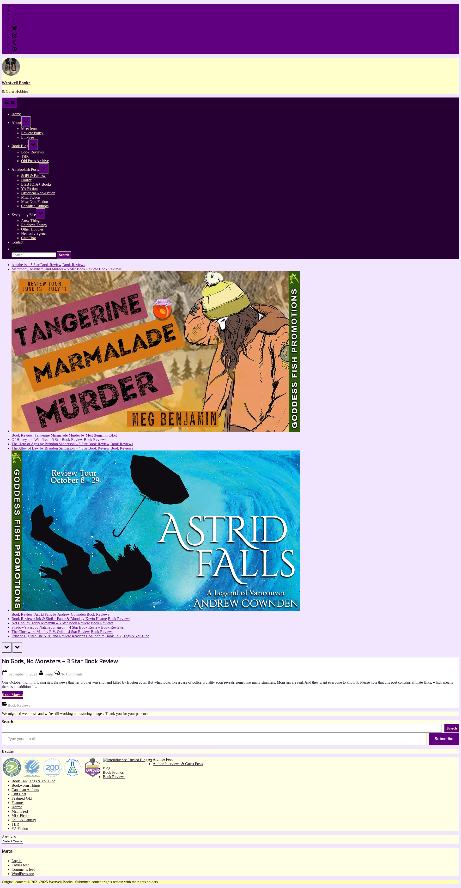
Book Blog (20, 146)
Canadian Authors (35, 206)
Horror (26, 180)
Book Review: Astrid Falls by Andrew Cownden (49, 614)
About (16, 123)
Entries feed (21, 865)
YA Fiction (29, 189)
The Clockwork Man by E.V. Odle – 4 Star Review (51, 632)
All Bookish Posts (25, 169)
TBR (25, 156)
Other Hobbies (32, 229)
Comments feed (23, 869)
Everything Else (24, 215)
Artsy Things (31, 221)
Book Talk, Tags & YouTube (127, 636)
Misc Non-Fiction (34, 202)
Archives (9, 837)
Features (18, 803)
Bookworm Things (26, 785)
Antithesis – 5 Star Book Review (36, 265)
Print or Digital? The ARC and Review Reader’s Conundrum (58, 636)
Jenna (50, 674)
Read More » (12, 696)
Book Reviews (32, 152)
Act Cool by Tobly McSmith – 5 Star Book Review (51, 623)
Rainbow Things (34, 225)
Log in (17, 861)
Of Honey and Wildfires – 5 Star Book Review (47, 440)
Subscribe (444, 739)
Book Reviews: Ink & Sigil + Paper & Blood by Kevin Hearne (59, 619)
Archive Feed (163, 759)
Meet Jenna (29, 129)
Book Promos (113, 772)
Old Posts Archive (35, 161)
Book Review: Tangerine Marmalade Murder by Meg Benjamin (60, 435)
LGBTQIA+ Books (36, 184)
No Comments (71, 674)
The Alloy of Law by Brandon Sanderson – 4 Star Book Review (60, 448)
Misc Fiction (30, 197)
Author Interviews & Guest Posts (178, 764)
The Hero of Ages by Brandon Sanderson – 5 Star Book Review (60, 444)
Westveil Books (16, 82)
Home (16, 6)
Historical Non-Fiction (38, 193)
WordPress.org (23, 874)
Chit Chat (28, 238)
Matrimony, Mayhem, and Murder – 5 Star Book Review (55, 269)
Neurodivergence (34, 233)
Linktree (18, 14)
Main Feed (20, 811)
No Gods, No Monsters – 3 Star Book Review (60, 661)
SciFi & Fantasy (33, 176)
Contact (17, 19)
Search (7, 722)
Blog (113, 435)
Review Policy (23, 10)
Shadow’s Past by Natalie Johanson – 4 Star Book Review (56, 627)
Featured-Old (22, 798)
